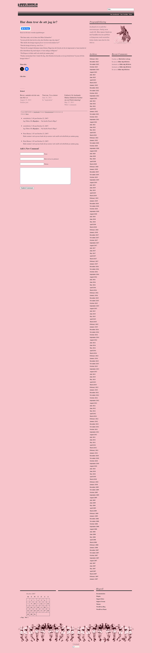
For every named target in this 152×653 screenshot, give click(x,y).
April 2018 (93, 224)
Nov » (27, 617)
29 (28, 614)
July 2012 (92, 406)
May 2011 (93, 442)
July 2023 (92, 75)
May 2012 (93, 411)
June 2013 (93, 377)
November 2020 (94, 143)
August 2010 (93, 466)
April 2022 (93, 109)
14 (48, 603)
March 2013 (93, 385)
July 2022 (92, 101)
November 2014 (94, 332)
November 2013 (94, 364)
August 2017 (93, 245)
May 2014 (93, 348)
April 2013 (93, 382)
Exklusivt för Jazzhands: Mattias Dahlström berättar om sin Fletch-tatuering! (73, 97)
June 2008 (93, 534)
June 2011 (93, 440)
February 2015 (94, 324)
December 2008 (94, 519)
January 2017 (94, 264)
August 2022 (93, 98)
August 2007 (93, 561)
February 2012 (94, 419)
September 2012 (94, 400)
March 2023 (93, 83)
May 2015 (93, 316)
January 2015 (94, 327)
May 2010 (93, 474)
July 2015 (92, 311)
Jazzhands (28, 5)
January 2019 (94, 201)
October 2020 (94, 146)
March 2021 (93, 135)
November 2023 (94, 64)
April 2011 (93, 445)
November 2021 (94, 114)
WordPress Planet (101, 609)
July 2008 (92, 532)
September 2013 (94, 369)
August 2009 (93, 498)
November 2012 (94, 395)
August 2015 (93, 308)
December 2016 (94, 266)
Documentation (100, 594)
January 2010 (94, 485)
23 (31, 610)
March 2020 (93, 164)
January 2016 (94, 295)
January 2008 (94, 548)
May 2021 (93, 130)
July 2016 (92, 280)
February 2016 (94, 293)
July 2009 (92, 500)
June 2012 (93, 408)
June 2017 (93, 251)
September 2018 (94, 211)
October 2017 (94, 240)
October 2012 (94, 398)
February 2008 (94, 545)
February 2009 (94, 513)
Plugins (98, 596)
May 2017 (93, 253)
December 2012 (94, 392)
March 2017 (93, 259)
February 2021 (94, 138)
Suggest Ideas (100, 599)
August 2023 (93, 72)
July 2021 (92, 125)
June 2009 (93, 503)
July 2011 (92, 437)
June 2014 (93, 345)
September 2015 (94, 306)
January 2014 (94, 358)
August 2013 (93, 372)
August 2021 (93, 122)
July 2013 (92, 374)
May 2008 (93, 537)
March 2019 (93, 196)
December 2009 (94, 487)
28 (48, 610)
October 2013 (94, 366)
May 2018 (93, 222)
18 (38, 607)
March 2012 (93, 416)
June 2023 (93, 77)
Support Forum (100, 601)
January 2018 (94, 232)
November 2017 (94, 238)
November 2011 (94, 427)
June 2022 (93, 104)
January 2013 (94, 390)
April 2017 (93, 256)
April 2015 (93, 319)
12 (41, 603)
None (27, 114)
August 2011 (93, 435)
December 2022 (94, 88)
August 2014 (93, 340)
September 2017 (94, 243)
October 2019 (94, 177)
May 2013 (93, 379)
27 (44, 610)
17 (35, 607)
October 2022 (94, 93)
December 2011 (94, 424)
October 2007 (94, 555)
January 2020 (94, 169)
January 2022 (94, 111)
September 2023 (94, 69)
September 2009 (94, 495)
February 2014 (94, 356)
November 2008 (94, 521)
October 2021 (94, 117)
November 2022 (94, 91)
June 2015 (93, 314)
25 (38, 610)
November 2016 (94, 269)
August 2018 (93, 214)
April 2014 (93, 351)
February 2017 (94, 261)
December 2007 (94, 550)
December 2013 (94, 361)
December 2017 (94, 235)
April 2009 (93, 508)
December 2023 (94, 62)
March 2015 (93, 322)
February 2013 (94, 387)
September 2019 (94, 180)
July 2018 (92, 217)
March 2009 (93, 511)
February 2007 (94, 576)
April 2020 (93, 161)
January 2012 (94, 421)
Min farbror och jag (124, 59)
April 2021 (93, 133)
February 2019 (94, 198)
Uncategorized (49, 112)
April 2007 (93, 571)
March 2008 (93, 542)
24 (35, 610)
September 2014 (94, 337)
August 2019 (93, 182)
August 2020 (93, 151)
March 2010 (93, 479)
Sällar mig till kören (123, 62)
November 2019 (94, 175)
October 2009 (94, 492)
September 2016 (94, 274)
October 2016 (94, 272)
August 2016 (93, 277)
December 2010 (94, 456)
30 (31, 614)
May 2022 (93, 106)
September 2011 (94, 432)
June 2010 (93, 471)
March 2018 (93, 227)
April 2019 (93, 193)
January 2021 (94, 140)
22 (28, 610)
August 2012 (93, 403)
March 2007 (93, 574)
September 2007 (94, 558)
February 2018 (94, 230)
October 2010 (94, 461)
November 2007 (94, 553)
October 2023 (94, 67)
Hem (130, 14)
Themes (98, 604)
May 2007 (93, 569)
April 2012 (93, 414)
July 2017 (92, 248)
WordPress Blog (100, 607)
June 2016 (93, 282)
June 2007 (93, 566)
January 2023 (94, 85)
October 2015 (94, 303)
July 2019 (92, 185)
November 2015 (94, 301)
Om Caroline (124, 14)
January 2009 (94, 516)
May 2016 (93, 285)
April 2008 (93, 540)
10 (35, 603)
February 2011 (94, 450)
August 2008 (93, 529)
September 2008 (94, 526)
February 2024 (94, 59)
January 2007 (94, 579)
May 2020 (93, 159)
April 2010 (93, 477)
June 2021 (93, 127)
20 (44, 607)
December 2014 (94, 329)
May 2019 (93, 190)
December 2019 (94, 172)
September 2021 (94, 119)
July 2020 (92, 154)
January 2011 (94, 453)
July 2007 (92, 563)
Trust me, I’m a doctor (50, 95)
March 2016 (93, 290)
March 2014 (93, 353)
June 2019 (93, 188)
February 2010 (94, 482)
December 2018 (94, 203)
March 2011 (93, 448)
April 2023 (93, 80)
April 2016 (93, 288)
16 (31, 607)
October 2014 (94, 335)
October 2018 (94, 209)
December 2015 (94, 298)
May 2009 (93, 505)
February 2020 (94, 167)
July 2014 (92, 343)
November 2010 (94, 458)
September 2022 (94, 96)
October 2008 (94, 524)
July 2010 (92, 469)
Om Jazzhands (114, 14)
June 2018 (93, 219)
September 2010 (94, 463)
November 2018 (94, 206)
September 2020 (94, 148)
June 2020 (93, 156)
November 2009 (94, 490)
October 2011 (94, 429)
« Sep (22, 617)
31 (35, 614)
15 (28, 607)
